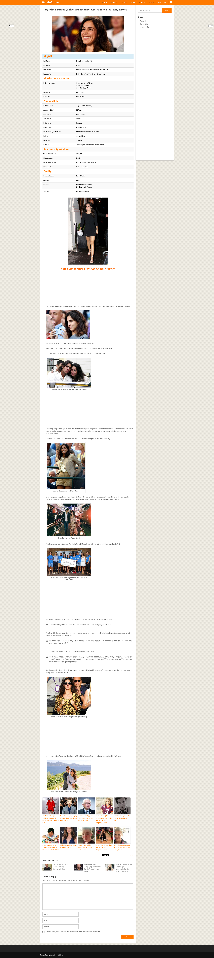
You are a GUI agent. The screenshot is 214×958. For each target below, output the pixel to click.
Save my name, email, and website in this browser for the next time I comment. (73, 932)
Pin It (132, 855)
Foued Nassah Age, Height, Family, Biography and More (122, 818)
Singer (151, 2)
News (133, 2)
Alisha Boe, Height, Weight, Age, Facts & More (68, 846)
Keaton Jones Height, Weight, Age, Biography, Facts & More (85, 847)
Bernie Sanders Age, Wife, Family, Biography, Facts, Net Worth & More (86, 818)
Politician (162, 2)
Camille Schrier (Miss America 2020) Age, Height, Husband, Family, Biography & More (104, 819)
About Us (143, 21)
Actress (114, 2)
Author (142, 2)
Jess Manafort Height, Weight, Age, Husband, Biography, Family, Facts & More (50, 819)
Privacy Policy (145, 27)
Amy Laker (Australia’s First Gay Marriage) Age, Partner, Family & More (122, 847)
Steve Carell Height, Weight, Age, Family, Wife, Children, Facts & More (68, 818)
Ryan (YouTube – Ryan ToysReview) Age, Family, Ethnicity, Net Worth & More (50, 847)
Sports (124, 2)
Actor (104, 2)
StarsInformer (50, 2)
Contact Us (144, 24)
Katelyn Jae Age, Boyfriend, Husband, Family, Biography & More (104, 847)
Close (11, 26)
